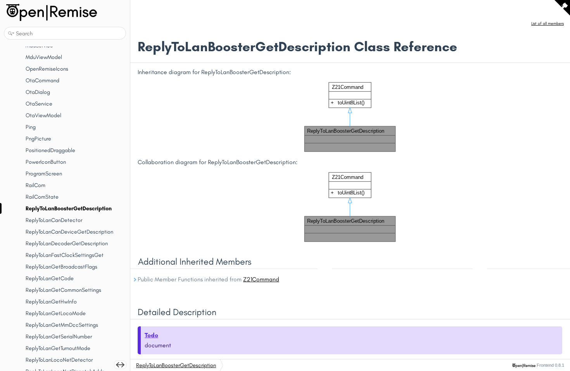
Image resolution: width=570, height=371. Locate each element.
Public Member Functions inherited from (208, 279)
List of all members (547, 23)
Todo (151, 335)
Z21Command (261, 279)
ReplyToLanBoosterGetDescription (176, 365)
